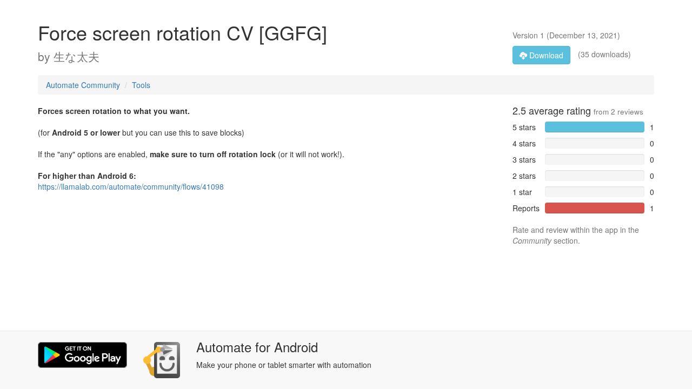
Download (545, 55)
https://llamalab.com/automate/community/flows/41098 (131, 186)
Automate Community (83, 84)
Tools (141, 84)
